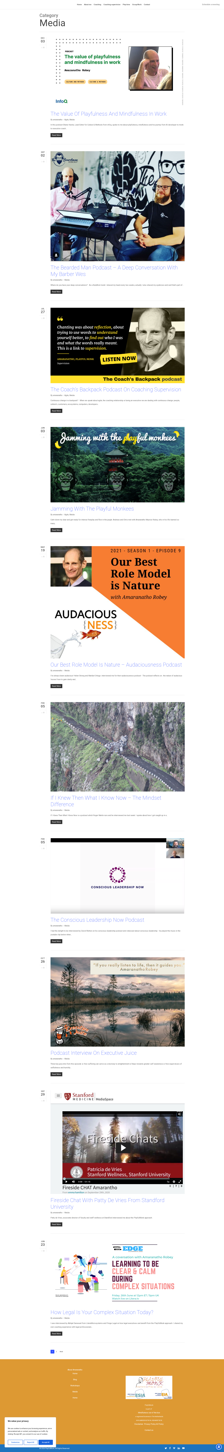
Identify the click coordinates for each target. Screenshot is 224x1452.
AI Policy (160, 1424)
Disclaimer (138, 1424)
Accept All (45, 1442)
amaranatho (57, 120)
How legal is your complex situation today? (102, 1312)
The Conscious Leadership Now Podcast (97, 920)
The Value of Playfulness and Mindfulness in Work (109, 114)
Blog (75, 1379)
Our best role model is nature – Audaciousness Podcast (116, 665)
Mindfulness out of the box (149, 1413)
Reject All (30, 1442)
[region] (30, 1432)
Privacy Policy (150, 1424)
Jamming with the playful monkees (92, 509)
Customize (15, 1442)
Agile (66, 120)
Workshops (75, 1386)
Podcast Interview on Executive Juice (94, 1053)
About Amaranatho (75, 1370)
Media (72, 120)
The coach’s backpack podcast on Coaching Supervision (116, 389)
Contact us (149, 1430)
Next (61, 1351)
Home (75, 1373)
